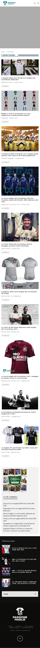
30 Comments (5, 299)
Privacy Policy (28, 627)
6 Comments (5, 86)
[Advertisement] (20, 27)
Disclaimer (29, 626)
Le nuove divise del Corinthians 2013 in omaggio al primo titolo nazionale (16, 245)
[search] (35, 594)
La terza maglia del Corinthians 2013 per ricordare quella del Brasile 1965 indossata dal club (19, 199)
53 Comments (5, 384)
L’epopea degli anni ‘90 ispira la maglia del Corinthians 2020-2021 (18, 78)
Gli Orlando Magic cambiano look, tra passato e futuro (24, 582)
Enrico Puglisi (6, 248)
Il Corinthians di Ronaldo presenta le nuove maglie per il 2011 (18, 413)
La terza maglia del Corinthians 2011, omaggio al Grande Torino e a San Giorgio (20, 377)
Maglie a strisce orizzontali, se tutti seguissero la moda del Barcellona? (16, 114)
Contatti (19, 626)
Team (11, 626)
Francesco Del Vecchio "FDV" (10, 204)
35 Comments (5, 208)
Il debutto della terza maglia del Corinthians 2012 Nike (19, 292)
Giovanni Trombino (7, 158)
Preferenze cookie (8, 541)
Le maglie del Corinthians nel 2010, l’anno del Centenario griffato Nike (19, 448)
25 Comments (5, 162)
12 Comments (5, 455)
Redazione (4, 118)
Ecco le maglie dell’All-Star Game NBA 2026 (24, 549)
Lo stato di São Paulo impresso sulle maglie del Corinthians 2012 (18, 328)
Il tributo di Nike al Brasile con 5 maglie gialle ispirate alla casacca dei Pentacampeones (19, 154)
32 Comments (5, 252)
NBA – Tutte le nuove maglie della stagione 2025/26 (24, 571)
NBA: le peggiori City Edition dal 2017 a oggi (24, 560)
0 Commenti (5, 121)
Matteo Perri (5, 296)
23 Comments (5, 420)
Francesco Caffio (7, 82)
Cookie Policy (14, 627)
